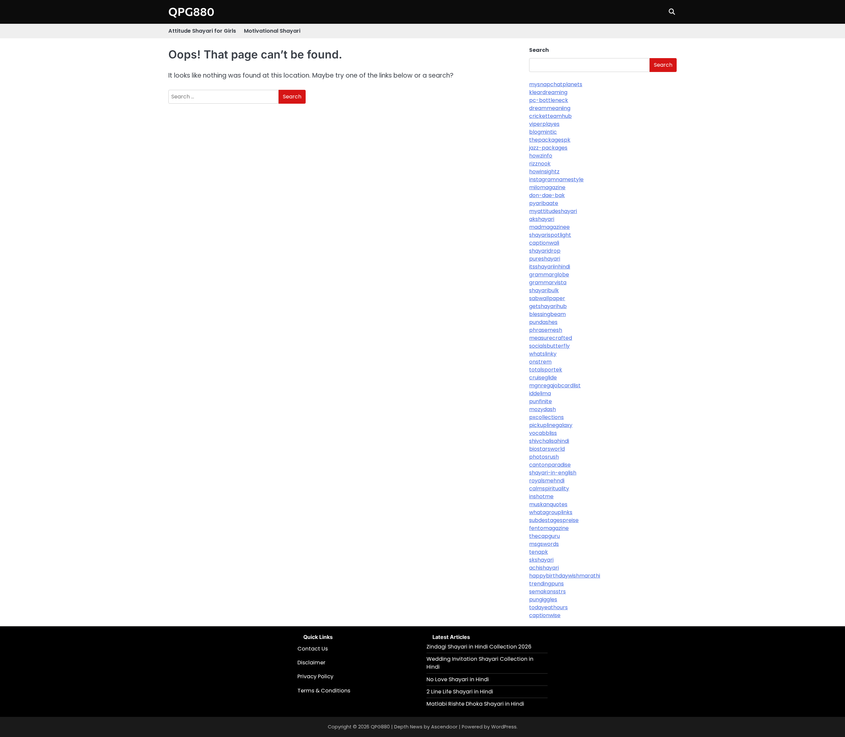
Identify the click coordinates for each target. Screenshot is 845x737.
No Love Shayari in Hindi (457, 679)
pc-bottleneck (548, 100)
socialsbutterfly (549, 346)
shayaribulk (544, 290)
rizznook (540, 163)
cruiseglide (543, 377)
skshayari (541, 560)
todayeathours (548, 607)
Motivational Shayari (272, 31)
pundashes (543, 322)
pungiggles (543, 599)
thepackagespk (549, 140)
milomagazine (547, 187)
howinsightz (544, 171)
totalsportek (545, 369)
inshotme (541, 496)
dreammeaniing (549, 108)
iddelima (540, 393)
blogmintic (543, 132)
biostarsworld (547, 449)
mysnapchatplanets (555, 84)
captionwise (544, 615)
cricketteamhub (550, 116)
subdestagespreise (554, 520)
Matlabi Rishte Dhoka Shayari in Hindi (475, 704)
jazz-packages (548, 148)
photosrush (544, 457)
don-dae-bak (547, 195)
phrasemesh (545, 330)
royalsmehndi (546, 480)
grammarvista (547, 282)
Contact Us (312, 648)
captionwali (544, 243)
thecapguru (544, 536)
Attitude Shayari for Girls (202, 31)
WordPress (504, 726)
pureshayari (544, 259)
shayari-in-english (552, 472)
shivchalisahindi (549, 441)
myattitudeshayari (553, 211)
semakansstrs (547, 591)
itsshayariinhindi (549, 266)
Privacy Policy (315, 676)
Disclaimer (311, 662)
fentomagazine (549, 528)
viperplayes (544, 124)
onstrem (540, 362)
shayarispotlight (550, 235)
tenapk (538, 552)
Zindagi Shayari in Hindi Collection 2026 (478, 646)
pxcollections (546, 417)
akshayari (541, 219)
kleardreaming (548, 92)
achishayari (544, 568)
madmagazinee (549, 227)
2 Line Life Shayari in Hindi (459, 691)
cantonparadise (550, 465)
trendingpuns (546, 583)
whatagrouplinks (550, 512)
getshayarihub (548, 306)
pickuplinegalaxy (550, 425)
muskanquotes (548, 504)
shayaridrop (544, 251)
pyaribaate (543, 203)
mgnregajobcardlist (555, 385)
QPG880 (191, 11)
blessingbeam (547, 314)
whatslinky (543, 354)
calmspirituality (549, 488)
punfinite (540, 401)
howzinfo (540, 155)
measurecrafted (550, 338)
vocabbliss (543, 433)
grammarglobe (549, 274)
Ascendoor (444, 726)
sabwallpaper (547, 298)
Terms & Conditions (323, 690)
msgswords (544, 544)
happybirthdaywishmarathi (564, 575)
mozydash (542, 409)
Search (539, 50)
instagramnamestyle (556, 179)
